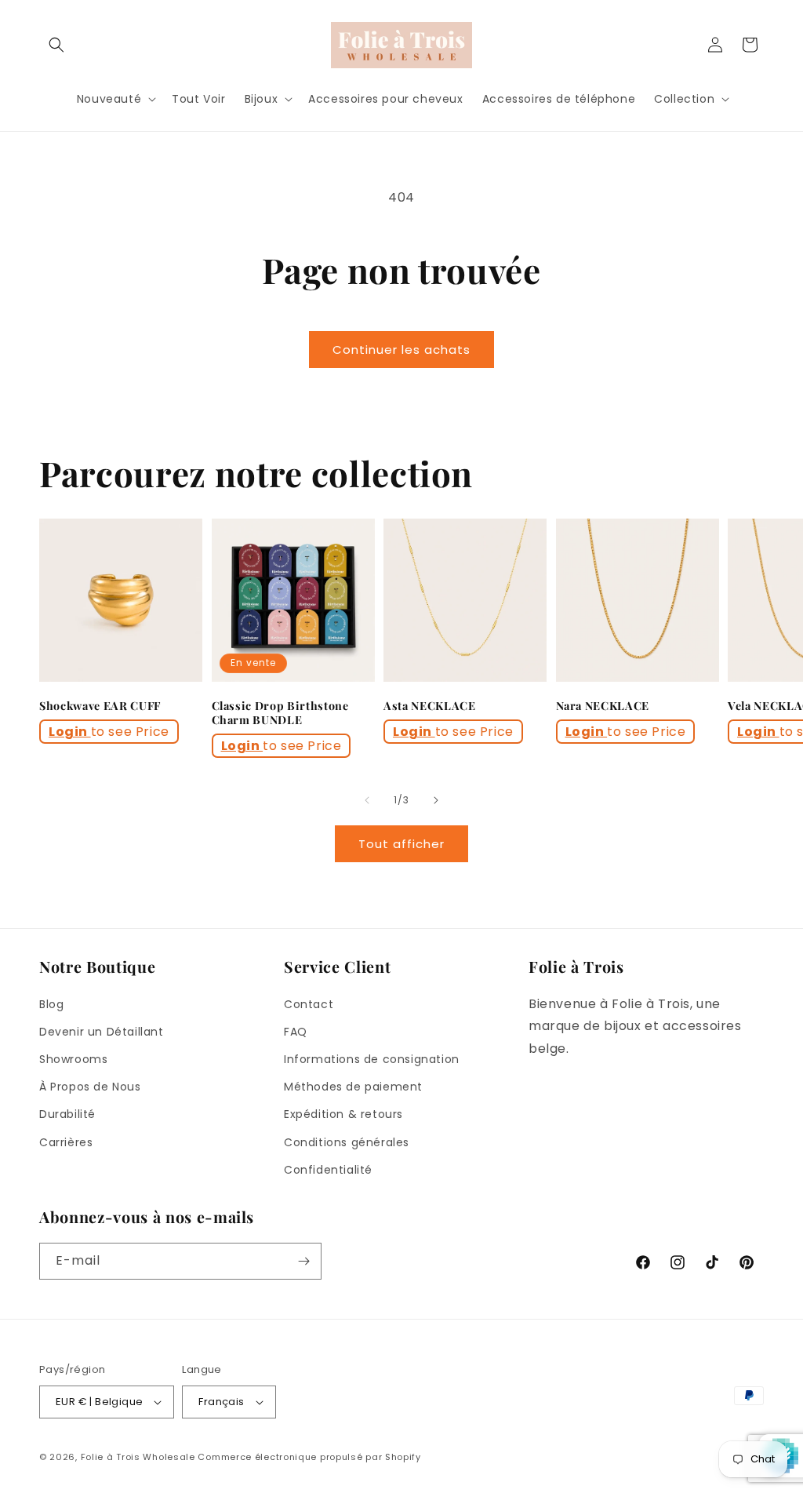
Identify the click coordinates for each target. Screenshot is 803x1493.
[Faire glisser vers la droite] (436, 800)
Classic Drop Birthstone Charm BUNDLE (280, 713)
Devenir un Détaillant (101, 1032)
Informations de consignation (372, 1059)
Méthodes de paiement (353, 1086)
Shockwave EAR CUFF (100, 706)
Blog (51, 1004)
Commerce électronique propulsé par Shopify (309, 1457)
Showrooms (73, 1059)
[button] (56, 44)
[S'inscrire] (303, 1261)
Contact (308, 1004)
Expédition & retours (343, 1114)
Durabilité (67, 1114)
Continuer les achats (401, 349)
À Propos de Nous (90, 1086)
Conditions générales (346, 1142)
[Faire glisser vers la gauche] (367, 800)
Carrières (66, 1142)
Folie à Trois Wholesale (138, 1457)
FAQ (295, 1032)
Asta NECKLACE (429, 706)
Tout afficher (401, 844)
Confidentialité (328, 1170)
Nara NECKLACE (603, 706)
